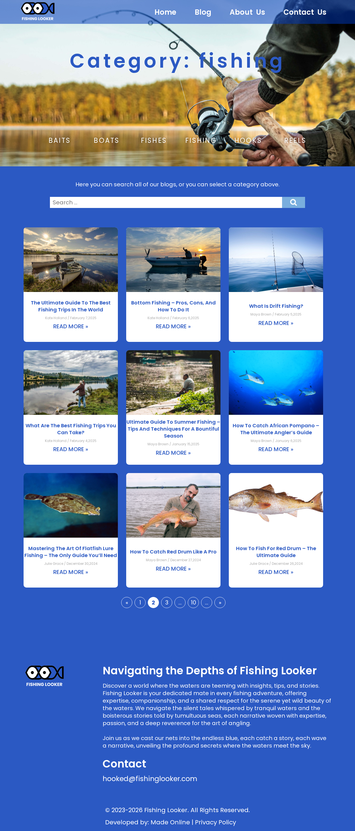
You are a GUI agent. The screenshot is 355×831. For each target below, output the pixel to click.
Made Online (170, 822)
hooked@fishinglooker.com (150, 779)
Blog (203, 12)
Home (165, 12)
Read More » (70, 326)
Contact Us (304, 12)
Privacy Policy (215, 822)
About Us (247, 12)
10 (193, 602)
